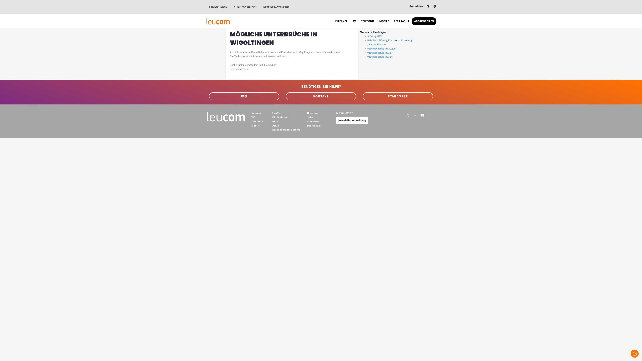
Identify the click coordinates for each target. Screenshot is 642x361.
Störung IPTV (374, 36)
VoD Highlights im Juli (379, 52)
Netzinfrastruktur (276, 7)
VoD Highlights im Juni (380, 56)
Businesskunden (245, 7)
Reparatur (401, 21)
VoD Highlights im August (382, 48)
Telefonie (367, 21)
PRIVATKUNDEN (218, 7)
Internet (341, 21)
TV (354, 21)
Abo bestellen (424, 21)
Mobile (384, 21)
